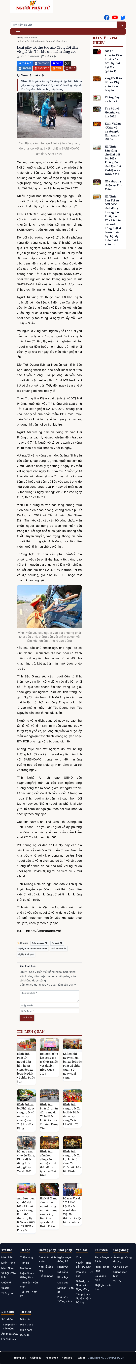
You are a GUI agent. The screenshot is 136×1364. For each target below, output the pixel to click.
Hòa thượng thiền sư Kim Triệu (113, 185)
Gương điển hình (120, 1273)
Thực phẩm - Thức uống (9, 1326)
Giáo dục (62, 1282)
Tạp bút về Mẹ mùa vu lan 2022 (112, 112)
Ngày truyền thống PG (64, 1259)
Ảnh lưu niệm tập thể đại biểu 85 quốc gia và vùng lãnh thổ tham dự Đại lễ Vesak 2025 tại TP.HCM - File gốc (26, 1214)
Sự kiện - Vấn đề (65, 1289)
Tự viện (25, 1312)
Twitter (80, 1357)
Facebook (51, 1357)
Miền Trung (8, 1262)
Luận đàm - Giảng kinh (27, 1275)
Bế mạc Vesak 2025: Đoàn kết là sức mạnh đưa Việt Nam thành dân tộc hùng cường (72, 1210)
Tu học (25, 1250)
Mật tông (25, 1268)
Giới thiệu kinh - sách (47, 1259)
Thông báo (7, 1293)
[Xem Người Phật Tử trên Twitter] (123, 17)
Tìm (121, 24)
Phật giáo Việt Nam (103, 1287)
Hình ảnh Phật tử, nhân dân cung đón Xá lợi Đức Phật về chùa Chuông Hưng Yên (49, 1116)
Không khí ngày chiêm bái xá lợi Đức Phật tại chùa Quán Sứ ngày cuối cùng (72, 1065)
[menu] (18, 31)
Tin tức (6, 1250)
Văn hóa (82, 1250)
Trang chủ (22, 37)
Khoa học (63, 1277)
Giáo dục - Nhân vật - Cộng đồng (82, 1285)
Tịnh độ (24, 1262)
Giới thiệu (35, 1357)
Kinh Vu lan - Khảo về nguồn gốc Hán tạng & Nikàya (113, 131)
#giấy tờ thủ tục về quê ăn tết (32, 948)
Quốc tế (6, 1282)
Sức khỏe (7, 1319)
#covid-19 (57, 943)
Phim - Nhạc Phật (102, 1268)
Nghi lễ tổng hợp (46, 1268)
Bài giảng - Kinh (101, 1277)
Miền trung (26, 1324)
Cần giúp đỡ (120, 1266)
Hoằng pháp (47, 1250)
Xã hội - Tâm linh (9, 1275)
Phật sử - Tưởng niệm (64, 1299)
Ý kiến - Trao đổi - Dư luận (83, 1264)
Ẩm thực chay (9, 1333)
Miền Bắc (7, 1257)
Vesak (34, 37)
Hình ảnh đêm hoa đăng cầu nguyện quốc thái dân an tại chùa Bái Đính (48, 1163)
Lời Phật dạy (8, 1339)
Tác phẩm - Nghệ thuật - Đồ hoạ (83, 1298)
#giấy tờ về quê (26, 954)
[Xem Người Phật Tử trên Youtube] (115, 17)
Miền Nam (7, 1268)
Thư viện (101, 1250)
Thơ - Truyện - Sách (103, 1259)
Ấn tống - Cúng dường (122, 1259)
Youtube (67, 1357)
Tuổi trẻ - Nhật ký (28, 1293)
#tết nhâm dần (58, 948)
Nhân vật (62, 1266)
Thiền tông (26, 1257)
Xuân (79, 1257)
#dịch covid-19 (39, 943)
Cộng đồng (121, 1250)
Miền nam (26, 1329)
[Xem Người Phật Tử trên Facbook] (106, 17)
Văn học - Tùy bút (84, 1273)
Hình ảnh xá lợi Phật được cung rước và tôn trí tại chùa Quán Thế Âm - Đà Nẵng (25, 1116)
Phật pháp (64, 1250)
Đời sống (62, 1272)
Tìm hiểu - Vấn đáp (29, 1284)
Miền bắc (25, 1319)
